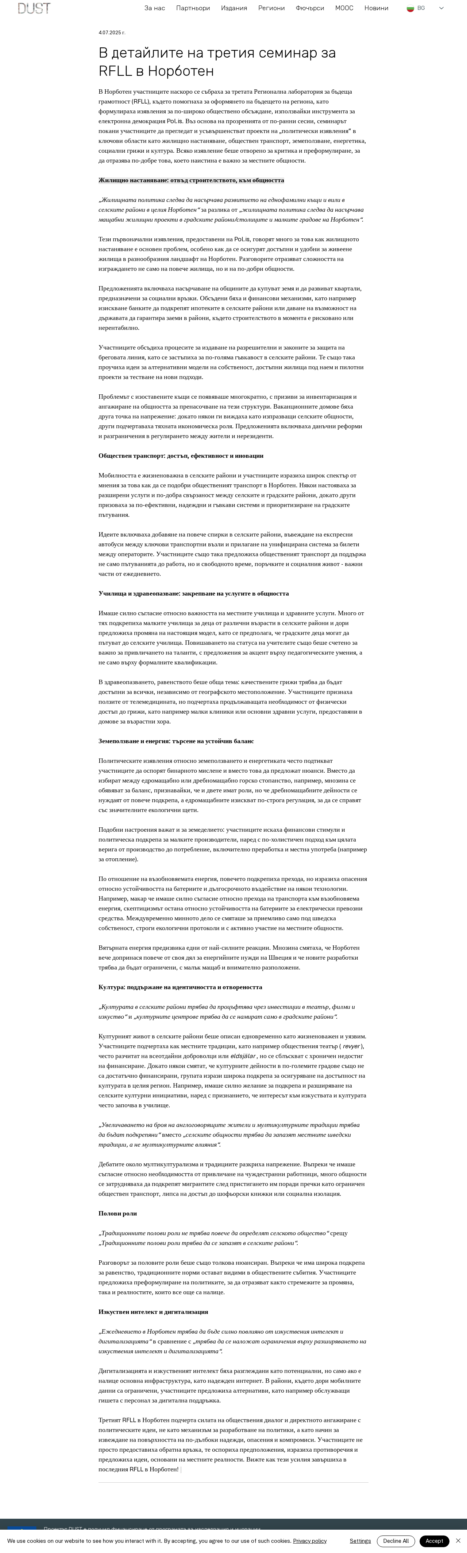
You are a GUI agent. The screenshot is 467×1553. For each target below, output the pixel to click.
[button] (310, 8)
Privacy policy (310, 1541)
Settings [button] (360, 1541)
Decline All (396, 1541)
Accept (434, 1541)
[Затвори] (458, 1541)
